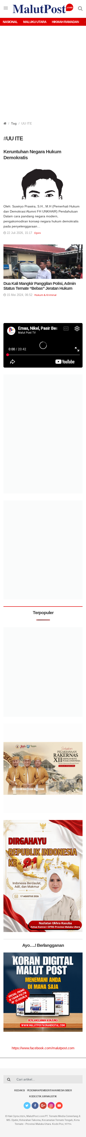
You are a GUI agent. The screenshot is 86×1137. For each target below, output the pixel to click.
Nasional (10, 22)
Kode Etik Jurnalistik (43, 1096)
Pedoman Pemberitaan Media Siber (49, 1090)
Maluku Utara (34, 22)
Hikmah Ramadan (65, 22)
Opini (37, 233)
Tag (14, 123)
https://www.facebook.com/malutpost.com (43, 1048)
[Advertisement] (43, 76)
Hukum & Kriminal (45, 295)
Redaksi (19, 1090)
